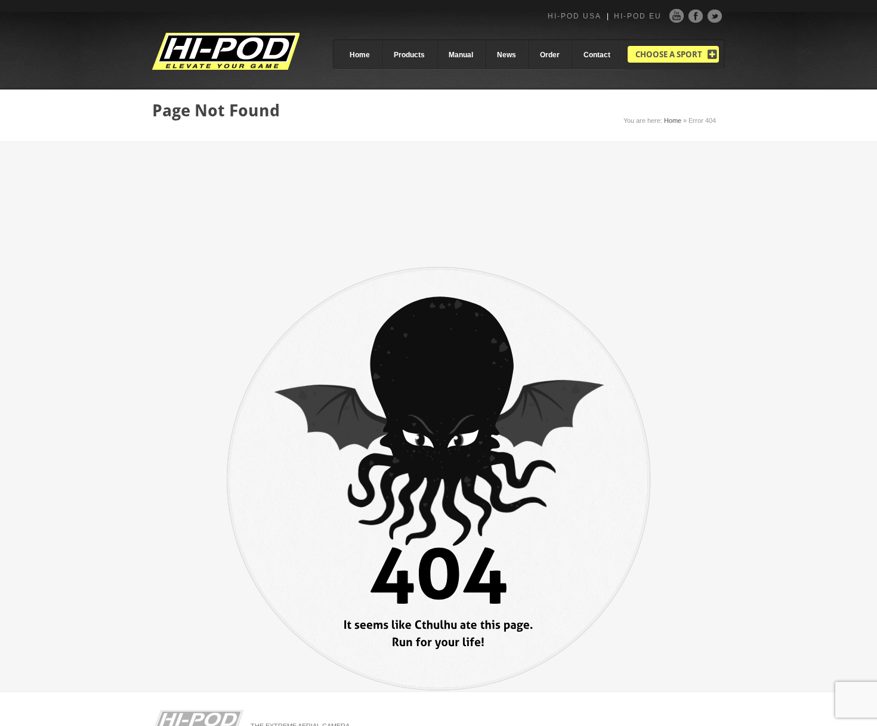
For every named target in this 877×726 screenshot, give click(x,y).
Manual (461, 55)
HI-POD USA (574, 16)
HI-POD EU (638, 16)
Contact (596, 55)
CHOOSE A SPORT (668, 54)
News (506, 55)
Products (409, 55)
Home (360, 55)
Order (550, 55)
